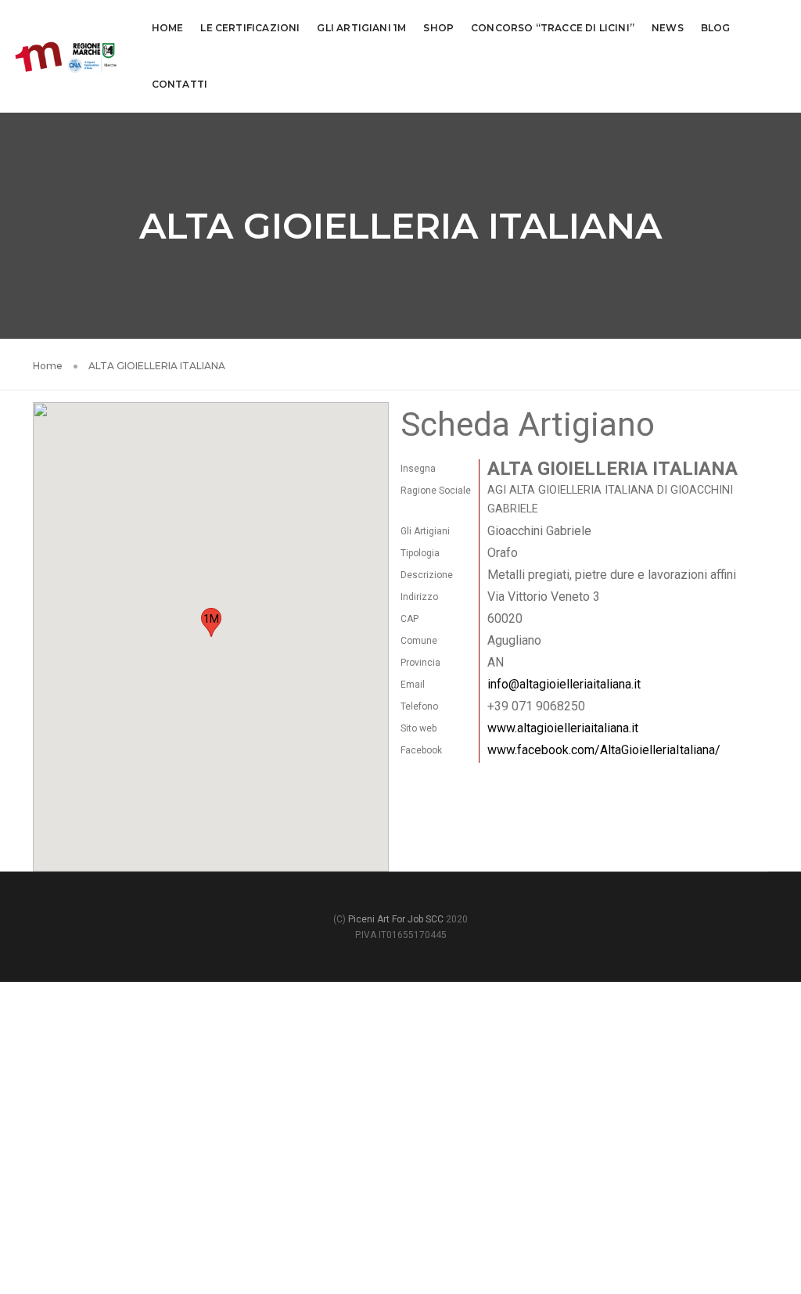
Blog (716, 28)
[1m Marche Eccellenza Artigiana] (66, 55)
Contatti (179, 84)
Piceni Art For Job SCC (396, 919)
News (668, 28)
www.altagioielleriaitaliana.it (562, 728)
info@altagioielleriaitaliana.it (564, 684)
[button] (211, 622)
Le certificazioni (250, 28)
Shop (438, 28)
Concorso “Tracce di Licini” (552, 28)
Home (168, 28)
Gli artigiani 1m (361, 28)
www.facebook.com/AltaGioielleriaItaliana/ (603, 749)
